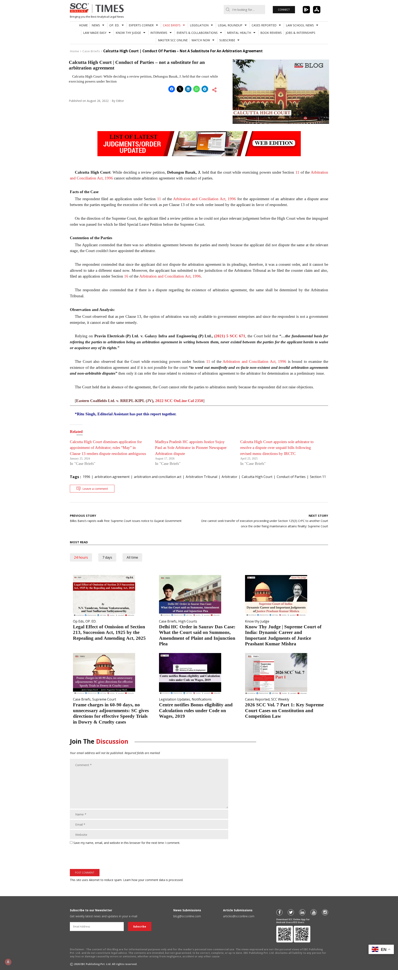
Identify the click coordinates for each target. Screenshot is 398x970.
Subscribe (227, 40)
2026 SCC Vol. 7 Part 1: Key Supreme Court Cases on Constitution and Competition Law (284, 710)
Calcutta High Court (257, 476)
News (96, 25)
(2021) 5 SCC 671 (229, 336)
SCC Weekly (280, 699)
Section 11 (318, 476)
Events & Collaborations (197, 33)
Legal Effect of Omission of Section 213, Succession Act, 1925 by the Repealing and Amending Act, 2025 (109, 632)
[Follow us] (279, 912)
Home (83, 25)
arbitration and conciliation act (157, 476)
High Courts (187, 621)
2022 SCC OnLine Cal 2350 (179, 400)
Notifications (202, 699)
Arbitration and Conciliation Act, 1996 (204, 199)
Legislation (199, 25)
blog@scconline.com (187, 916)
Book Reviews (271, 33)
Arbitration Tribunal (201, 476)
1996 (86, 476)
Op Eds (78, 621)
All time (132, 557)
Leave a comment (95, 488)
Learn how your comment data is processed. (153, 880)
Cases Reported (264, 25)
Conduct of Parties (291, 476)
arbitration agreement (112, 476)
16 (126, 276)
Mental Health (239, 33)
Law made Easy (94, 33)
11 (297, 172)
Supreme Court (104, 699)
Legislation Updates (174, 699)
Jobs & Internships (300, 33)
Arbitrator (229, 476)
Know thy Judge (128, 33)
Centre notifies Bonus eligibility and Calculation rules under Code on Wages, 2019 (196, 710)
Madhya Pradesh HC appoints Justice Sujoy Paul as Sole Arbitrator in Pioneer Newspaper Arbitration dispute (191, 448)
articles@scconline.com (238, 916)
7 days (107, 557)
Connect (284, 9)
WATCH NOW (201, 40)
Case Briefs (172, 25)
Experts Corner (141, 25)
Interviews (158, 33)
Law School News (300, 25)
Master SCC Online (173, 40)
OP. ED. (114, 25)
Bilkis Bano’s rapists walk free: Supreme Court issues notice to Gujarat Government (126, 518)
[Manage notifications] (8, 962)
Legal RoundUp (230, 25)
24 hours (81, 557)
